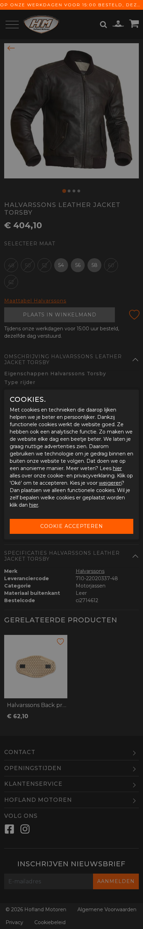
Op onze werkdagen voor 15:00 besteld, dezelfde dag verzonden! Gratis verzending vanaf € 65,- (71, 4)
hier (117, 468)
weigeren (110, 483)
